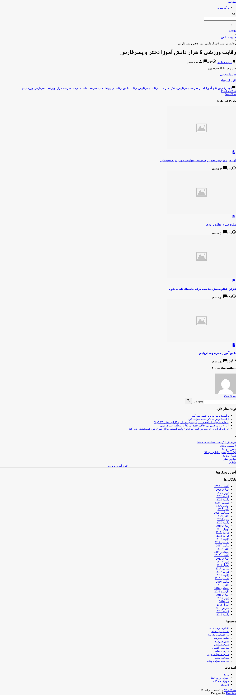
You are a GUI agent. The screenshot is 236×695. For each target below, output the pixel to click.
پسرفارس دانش (180, 88)
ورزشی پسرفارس (44, 88)
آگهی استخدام (228, 80)
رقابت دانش (130, 88)
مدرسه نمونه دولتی (218, 660)
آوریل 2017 (223, 565)
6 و (215, 88)
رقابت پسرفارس (148, 88)
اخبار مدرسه (197, 88)
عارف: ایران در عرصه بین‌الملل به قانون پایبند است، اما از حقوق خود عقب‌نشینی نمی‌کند (179, 428)
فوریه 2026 (222, 496)
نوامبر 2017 (222, 545)
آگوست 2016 (221, 591)
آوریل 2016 (223, 604)
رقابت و (117, 88)
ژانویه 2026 (222, 499)
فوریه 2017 (222, 571)
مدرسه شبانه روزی (218, 654)
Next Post (230, 94)
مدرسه (232, 1)
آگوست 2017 (221, 555)
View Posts (230, 396)
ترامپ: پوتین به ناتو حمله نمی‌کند (210, 415)
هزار (59, 88)
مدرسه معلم (222, 657)
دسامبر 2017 (222, 542)
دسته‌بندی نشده (220, 631)
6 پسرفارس (225, 88)
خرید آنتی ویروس (118, 465)
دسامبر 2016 (222, 578)
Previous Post (228, 91)
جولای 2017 (222, 558)
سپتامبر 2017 (221, 552)
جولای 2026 (222, 489)
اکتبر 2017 (223, 548)
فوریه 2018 (222, 535)
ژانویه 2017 (222, 575)
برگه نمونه (223, 7)
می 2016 (224, 601)
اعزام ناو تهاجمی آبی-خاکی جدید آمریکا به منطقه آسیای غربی (194, 425)
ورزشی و (27, 88)
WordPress (230, 690)
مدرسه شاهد (221, 651)
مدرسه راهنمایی (220, 647)
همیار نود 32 (229, 455)
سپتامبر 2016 (221, 588)
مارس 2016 (222, 607)
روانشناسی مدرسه (100, 88)
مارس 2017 (222, 568)
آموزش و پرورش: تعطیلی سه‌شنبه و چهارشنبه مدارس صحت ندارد (198, 160)
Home (232, 30)
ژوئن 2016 (223, 598)
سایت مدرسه (80, 88)
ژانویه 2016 (222, 614)
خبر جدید (164, 88)
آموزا (209, 88)
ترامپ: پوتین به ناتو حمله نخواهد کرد (208, 418)
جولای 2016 (222, 594)
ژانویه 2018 (222, 538)
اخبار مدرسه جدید (219, 628)
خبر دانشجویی (228, 74)
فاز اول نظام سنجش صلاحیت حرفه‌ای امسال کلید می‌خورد (202, 288)
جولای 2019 (222, 525)
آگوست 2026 (221, 486)
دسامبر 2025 (222, 502)
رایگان (232, 462)
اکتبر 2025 (223, 509)
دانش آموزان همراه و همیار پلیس (217, 353)
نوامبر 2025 (222, 506)
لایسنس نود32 (228, 445)
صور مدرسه (222, 641)
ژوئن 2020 (223, 519)
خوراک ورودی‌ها (220, 677)
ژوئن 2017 (223, 561)
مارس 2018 (222, 532)
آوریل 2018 (223, 529)
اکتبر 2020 (223, 515)
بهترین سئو (230, 458)
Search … (197, 401)
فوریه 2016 (222, 611)
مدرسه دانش (228, 37)
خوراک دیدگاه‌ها (220, 681)
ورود (226, 674)
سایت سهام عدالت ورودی (221, 224)
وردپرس (224, 684)
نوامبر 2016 (222, 581)
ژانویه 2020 (222, 522)
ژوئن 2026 (223, 492)
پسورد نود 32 (228, 449)
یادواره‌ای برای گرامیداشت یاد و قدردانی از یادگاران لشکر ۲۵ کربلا (191, 422)
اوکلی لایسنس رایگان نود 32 (220, 452)
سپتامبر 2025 (221, 512)
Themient (231, 693)
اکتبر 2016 (223, 584)
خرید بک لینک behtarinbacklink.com (216, 442)
